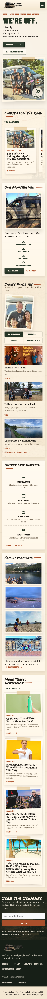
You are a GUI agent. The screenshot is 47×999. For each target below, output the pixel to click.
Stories (5, 964)
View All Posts (11, 688)
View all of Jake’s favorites (16, 453)
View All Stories (12, 122)
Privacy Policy (8, 982)
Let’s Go (23, 923)
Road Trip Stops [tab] (33, 340)
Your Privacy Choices (24, 992)
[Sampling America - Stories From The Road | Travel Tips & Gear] (14, 5)
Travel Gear (38, 964)
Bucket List (15, 964)
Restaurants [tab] (33, 334)
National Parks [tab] (14, 334)
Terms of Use (21, 982)
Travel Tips (27, 964)
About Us (20, 969)
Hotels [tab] (14, 340)
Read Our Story (12, 44)
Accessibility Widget (35, 995)
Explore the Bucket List (14, 546)
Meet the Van (13, 271)
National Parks (8, 969)
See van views (31, 271)
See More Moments (12, 667)
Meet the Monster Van (14, 52)
